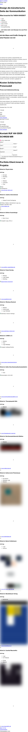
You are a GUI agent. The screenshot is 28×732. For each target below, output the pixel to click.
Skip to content (3, 0)
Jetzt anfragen (3, 117)
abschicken (3, 158)
